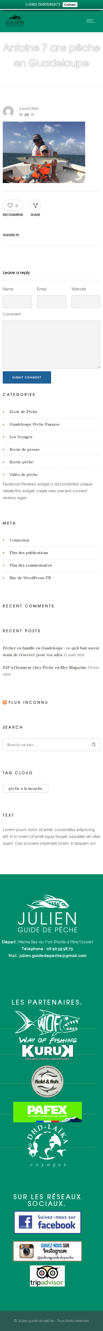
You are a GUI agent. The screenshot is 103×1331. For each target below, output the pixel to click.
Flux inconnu (29, 702)
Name (8, 289)
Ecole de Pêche (24, 411)
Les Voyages (21, 436)
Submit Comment (26, 377)
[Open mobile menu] (92, 20)
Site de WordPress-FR (30, 577)
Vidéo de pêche (24, 474)
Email (42, 289)
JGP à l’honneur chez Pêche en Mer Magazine (45, 667)
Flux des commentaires (31, 565)
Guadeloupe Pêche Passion (34, 424)
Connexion (19, 540)
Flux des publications (29, 552)
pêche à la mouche (26, 788)
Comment (12, 314)
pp (27, 114)
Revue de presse (25, 449)
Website (78, 289)
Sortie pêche (22, 462)
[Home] (14, 25)
